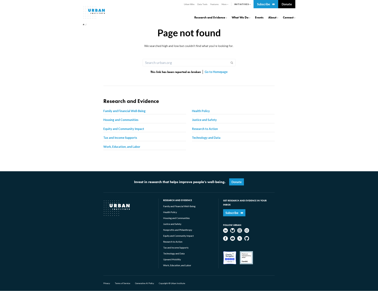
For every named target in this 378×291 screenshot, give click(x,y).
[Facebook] (225, 239)
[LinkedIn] (225, 231)
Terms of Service (122, 283)
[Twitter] (239, 239)
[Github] (246, 239)
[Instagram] (246, 231)
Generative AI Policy (144, 283)
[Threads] (239, 231)
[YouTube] (232, 239)
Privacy (106, 283)
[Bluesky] (232, 231)
